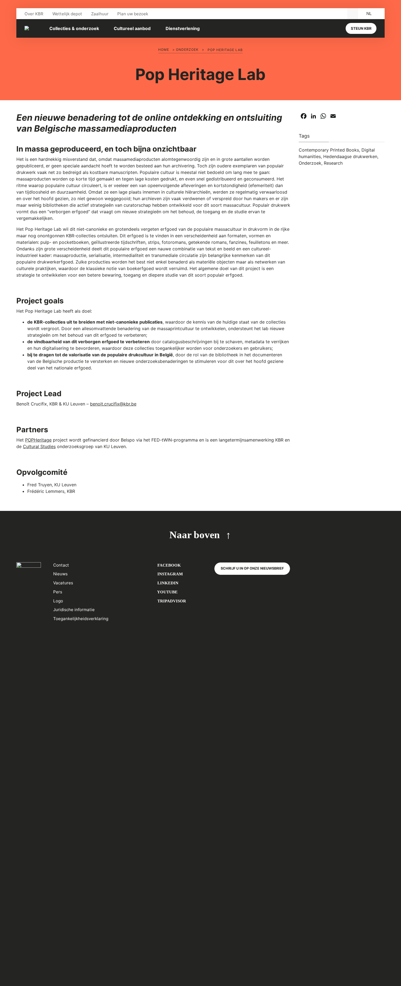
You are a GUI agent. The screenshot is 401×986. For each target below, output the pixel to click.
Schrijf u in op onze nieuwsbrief (252, 568)
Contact (61, 565)
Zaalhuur (100, 13)
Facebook (168, 565)
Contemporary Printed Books (329, 150)
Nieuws (60, 573)
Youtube (167, 592)
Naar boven (194, 534)
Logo (58, 600)
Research (333, 163)
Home (163, 50)
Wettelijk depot (67, 13)
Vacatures (63, 582)
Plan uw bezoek (132, 13)
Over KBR (34, 13)
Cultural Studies (39, 446)
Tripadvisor (171, 601)
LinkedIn (167, 583)
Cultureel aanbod (132, 28)
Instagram (169, 574)
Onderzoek (187, 50)
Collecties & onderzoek (74, 28)
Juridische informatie (74, 609)
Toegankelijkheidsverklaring (80, 618)
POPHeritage (38, 440)
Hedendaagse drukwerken (350, 156)
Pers (57, 591)
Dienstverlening (183, 28)
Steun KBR (361, 28)
